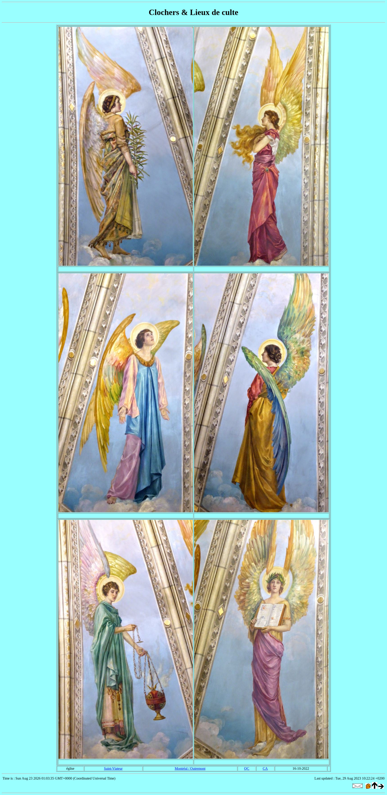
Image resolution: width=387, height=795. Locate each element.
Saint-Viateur (113, 768)
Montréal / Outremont (190, 768)
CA (265, 768)
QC (246, 768)
